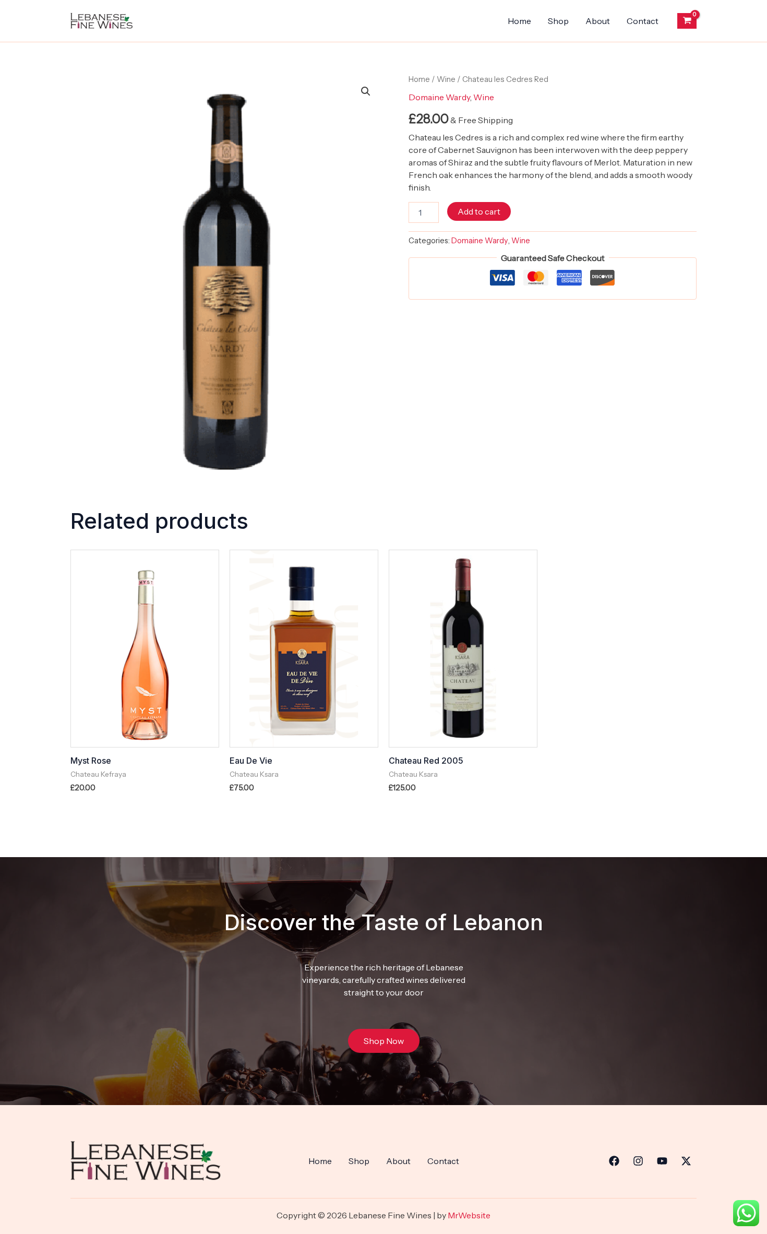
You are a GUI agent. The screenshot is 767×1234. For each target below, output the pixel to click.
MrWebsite (469, 1215)
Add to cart (479, 211)
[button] (365, 91)
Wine (446, 79)
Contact (642, 21)
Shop (558, 21)
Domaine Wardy (439, 97)
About (597, 21)
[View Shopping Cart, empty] (687, 21)
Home (519, 21)
